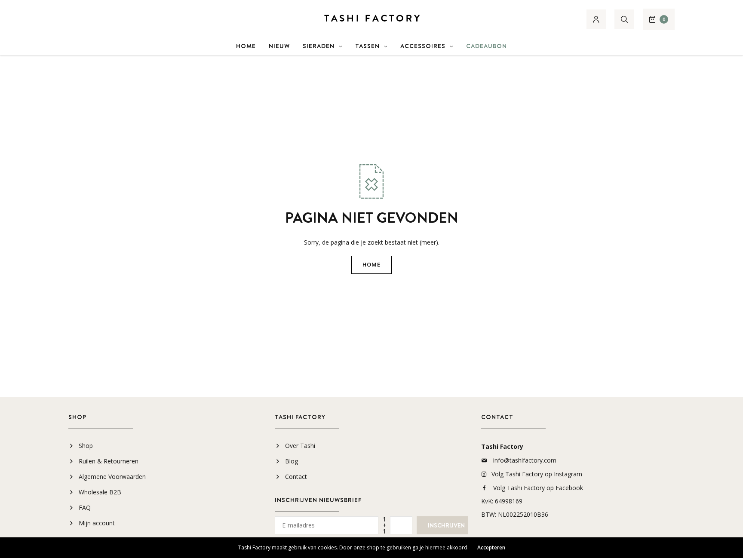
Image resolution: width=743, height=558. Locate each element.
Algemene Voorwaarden (112, 476)
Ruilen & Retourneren (108, 461)
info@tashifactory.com (524, 460)
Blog (291, 461)
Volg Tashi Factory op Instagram (536, 474)
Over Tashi (300, 445)
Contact (296, 476)
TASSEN (367, 46)
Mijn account (97, 523)
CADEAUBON (486, 46)
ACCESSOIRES (422, 46)
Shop (86, 445)
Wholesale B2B (100, 492)
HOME (246, 46)
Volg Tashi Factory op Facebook (538, 488)
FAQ (85, 507)
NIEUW (279, 46)
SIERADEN (319, 46)
